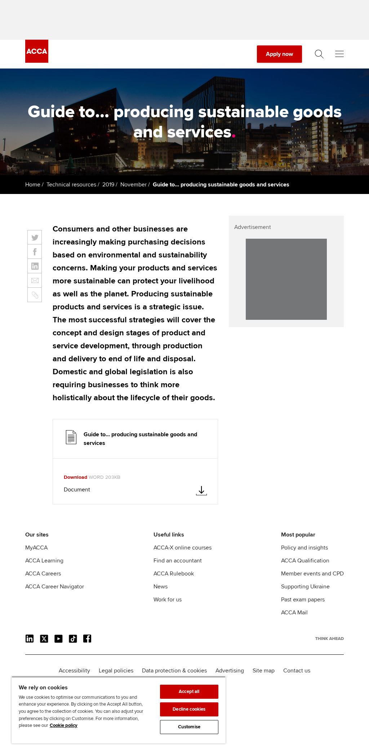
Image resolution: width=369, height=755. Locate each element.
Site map (264, 670)
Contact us (296, 670)
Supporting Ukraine (305, 586)
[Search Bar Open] (319, 54)
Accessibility (74, 670)
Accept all (189, 691)
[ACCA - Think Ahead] (36, 61)
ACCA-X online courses (183, 547)
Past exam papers (303, 599)
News (161, 586)
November (133, 184)
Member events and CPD (312, 573)
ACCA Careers (43, 573)
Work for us (168, 599)
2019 (108, 184)
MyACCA (36, 547)
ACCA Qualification (305, 560)
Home (32, 184)
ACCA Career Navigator (54, 586)
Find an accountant (178, 560)
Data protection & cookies (174, 670)
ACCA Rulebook (174, 573)
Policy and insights (304, 547)
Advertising (229, 670)
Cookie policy (63, 725)
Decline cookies (189, 709)
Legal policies (116, 670)
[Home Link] (329, 638)
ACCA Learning (44, 560)
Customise (189, 727)
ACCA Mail (294, 612)
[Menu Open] (339, 54)
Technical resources (71, 184)
